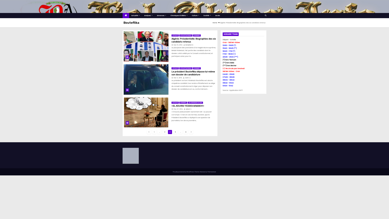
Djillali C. (188, 109)
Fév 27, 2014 (178, 109)
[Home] (126, 15)
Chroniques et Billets (178, 15)
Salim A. (188, 78)
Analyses (147, 15)
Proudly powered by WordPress (183, 172)
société (207, 15)
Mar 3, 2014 (178, 78)
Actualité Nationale (185, 35)
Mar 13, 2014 (178, 45)
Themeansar (211, 172)
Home (215, 23)
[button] (265, 15)
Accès (217, 15)
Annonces (161, 15)
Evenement (197, 35)
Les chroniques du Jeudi (195, 102)
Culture (195, 15)
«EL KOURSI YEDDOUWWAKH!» (188, 106)
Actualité (135, 15)
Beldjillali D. (189, 45)
